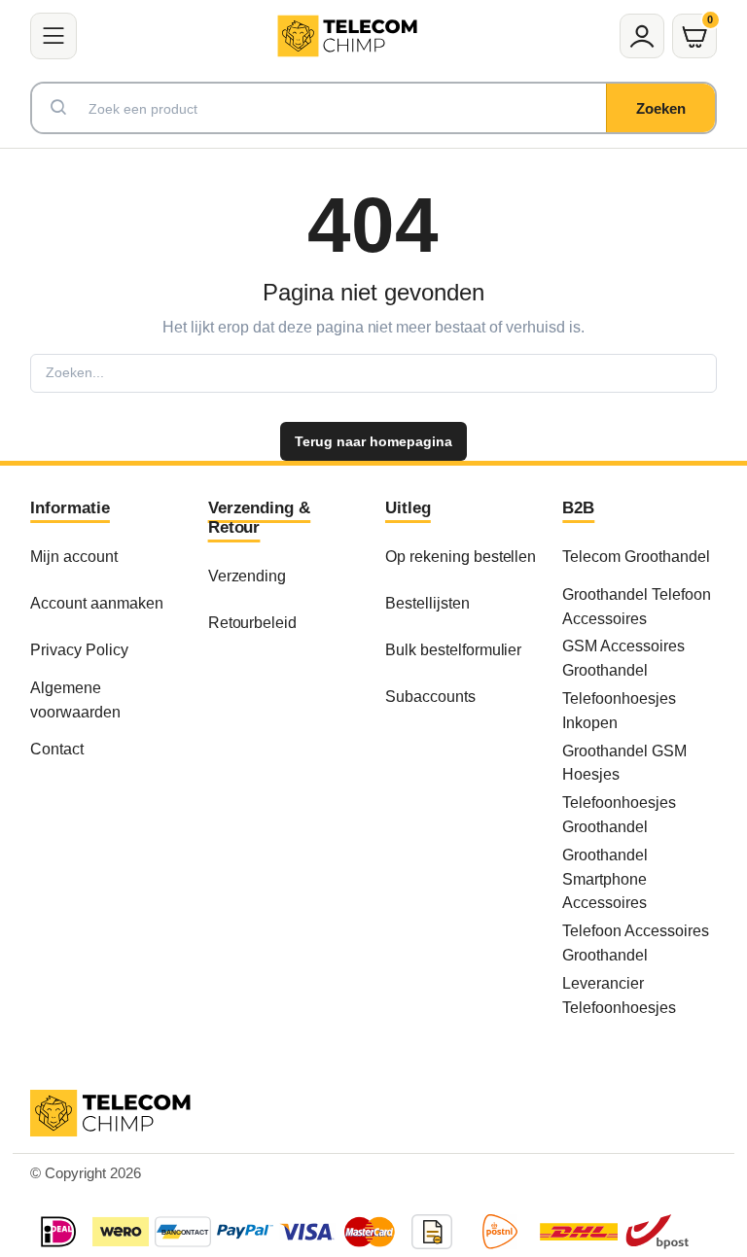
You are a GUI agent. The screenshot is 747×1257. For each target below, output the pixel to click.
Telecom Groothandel (635, 556)
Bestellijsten (427, 603)
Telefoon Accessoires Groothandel (635, 942)
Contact (57, 748)
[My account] (642, 36)
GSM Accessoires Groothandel (623, 658)
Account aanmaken (96, 603)
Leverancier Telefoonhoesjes (619, 995)
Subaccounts (430, 696)
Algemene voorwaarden (75, 699)
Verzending (247, 575)
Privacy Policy (79, 649)
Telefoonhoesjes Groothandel (619, 814)
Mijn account (74, 556)
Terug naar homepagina (373, 441)
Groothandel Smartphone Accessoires (605, 879)
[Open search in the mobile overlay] (373, 108)
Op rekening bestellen (460, 556)
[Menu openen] (53, 36)
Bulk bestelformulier (453, 649)
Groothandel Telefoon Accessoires (636, 606)
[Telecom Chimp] (347, 35)
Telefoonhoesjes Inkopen (619, 710)
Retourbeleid (253, 622)
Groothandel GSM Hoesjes (624, 763)
